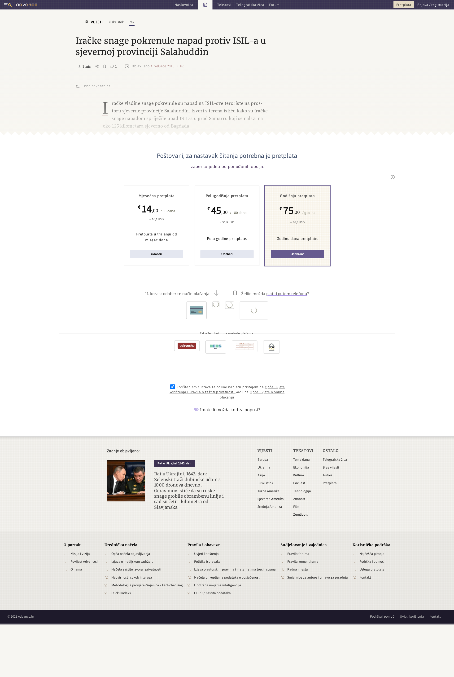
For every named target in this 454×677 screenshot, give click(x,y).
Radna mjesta (297, 569)
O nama (76, 569)
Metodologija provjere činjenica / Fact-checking (147, 585)
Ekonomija (301, 467)
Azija (261, 475)
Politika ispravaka (207, 561)
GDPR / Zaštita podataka (212, 593)
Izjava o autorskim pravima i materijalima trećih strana (235, 569)
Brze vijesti (331, 467)
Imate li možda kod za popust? (229, 409)
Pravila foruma (298, 554)
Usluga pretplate (371, 569)
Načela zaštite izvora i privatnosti (136, 569)
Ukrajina (264, 467)
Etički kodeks (121, 593)
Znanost (299, 499)
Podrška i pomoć (371, 561)
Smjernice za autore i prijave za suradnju (317, 577)
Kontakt (365, 577)
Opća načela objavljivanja (130, 554)
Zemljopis (300, 514)
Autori (327, 475)
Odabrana (298, 254)
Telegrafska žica (335, 459)
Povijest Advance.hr (85, 561)
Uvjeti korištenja (206, 554)
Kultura (298, 475)
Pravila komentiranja (303, 561)
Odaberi (156, 254)
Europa (263, 459)
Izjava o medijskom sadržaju (132, 561)
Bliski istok (265, 483)
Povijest (299, 483)
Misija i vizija (80, 554)
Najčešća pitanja (371, 554)
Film (296, 507)
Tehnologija (302, 491)
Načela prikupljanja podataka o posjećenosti (227, 577)
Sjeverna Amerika (271, 499)
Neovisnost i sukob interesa (131, 577)
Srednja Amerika (270, 507)
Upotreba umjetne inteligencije (217, 585)
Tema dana (301, 459)
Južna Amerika (268, 491)
